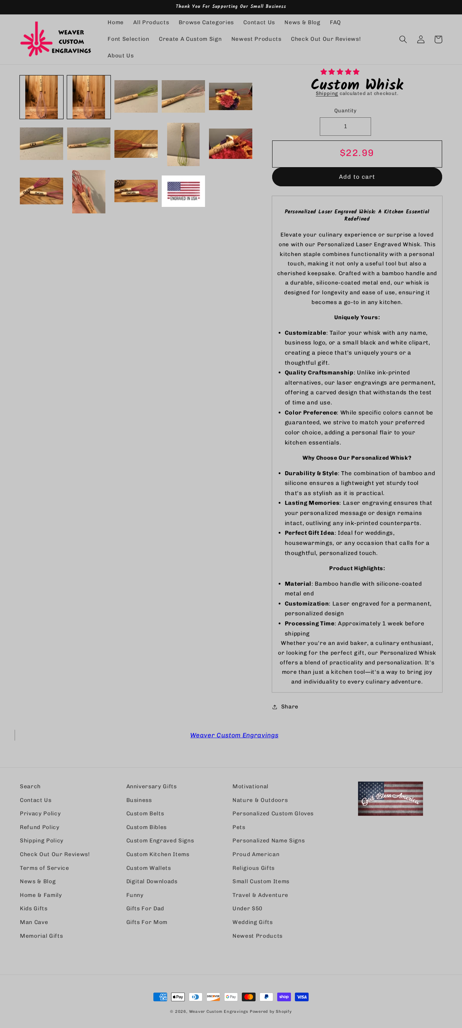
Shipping (327, 93)
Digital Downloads (152, 881)
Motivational (250, 786)
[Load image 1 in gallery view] (41, 97)
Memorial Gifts (41, 936)
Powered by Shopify (271, 1011)
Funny (135, 895)
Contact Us (36, 800)
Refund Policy (40, 827)
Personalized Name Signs (268, 840)
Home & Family (41, 895)
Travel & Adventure (260, 895)
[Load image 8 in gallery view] (136, 144)
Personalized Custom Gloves (273, 813)
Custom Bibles (146, 827)
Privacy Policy (40, 813)
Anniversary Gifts (151, 786)
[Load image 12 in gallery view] (88, 191)
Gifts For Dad (145, 908)
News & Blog (38, 881)
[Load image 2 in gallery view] (88, 97)
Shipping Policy (42, 840)
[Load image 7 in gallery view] (88, 144)
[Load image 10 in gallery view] (230, 144)
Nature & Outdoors (260, 800)
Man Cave (34, 922)
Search (30, 786)
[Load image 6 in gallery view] (41, 144)
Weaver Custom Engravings (234, 735)
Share (289, 706)
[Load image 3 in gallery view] (136, 97)
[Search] (403, 39)
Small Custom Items (260, 881)
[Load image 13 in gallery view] (136, 191)
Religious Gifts (253, 868)
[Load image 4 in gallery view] (183, 97)
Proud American (255, 854)
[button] (341, 71)
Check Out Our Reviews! (55, 854)
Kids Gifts (34, 908)
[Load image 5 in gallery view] (230, 97)
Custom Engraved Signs (160, 840)
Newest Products (257, 936)
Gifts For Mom (147, 922)
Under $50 (247, 908)
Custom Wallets (148, 868)
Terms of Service (44, 868)
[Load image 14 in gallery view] (183, 191)
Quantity (345, 111)
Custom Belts (145, 813)
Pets (238, 827)
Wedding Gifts (252, 922)
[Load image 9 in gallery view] (183, 144)
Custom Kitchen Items (157, 854)
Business (139, 800)
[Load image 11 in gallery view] (41, 191)
